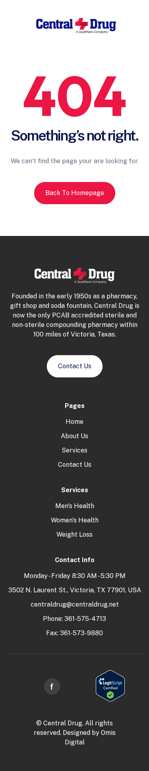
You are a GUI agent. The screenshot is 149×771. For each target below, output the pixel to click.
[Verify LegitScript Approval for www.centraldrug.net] (110, 700)
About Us (74, 436)
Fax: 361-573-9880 (74, 633)
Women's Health (75, 520)
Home (74, 421)
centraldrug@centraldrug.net (75, 604)
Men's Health (74, 506)
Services (74, 450)
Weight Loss (74, 534)
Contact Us (74, 464)
